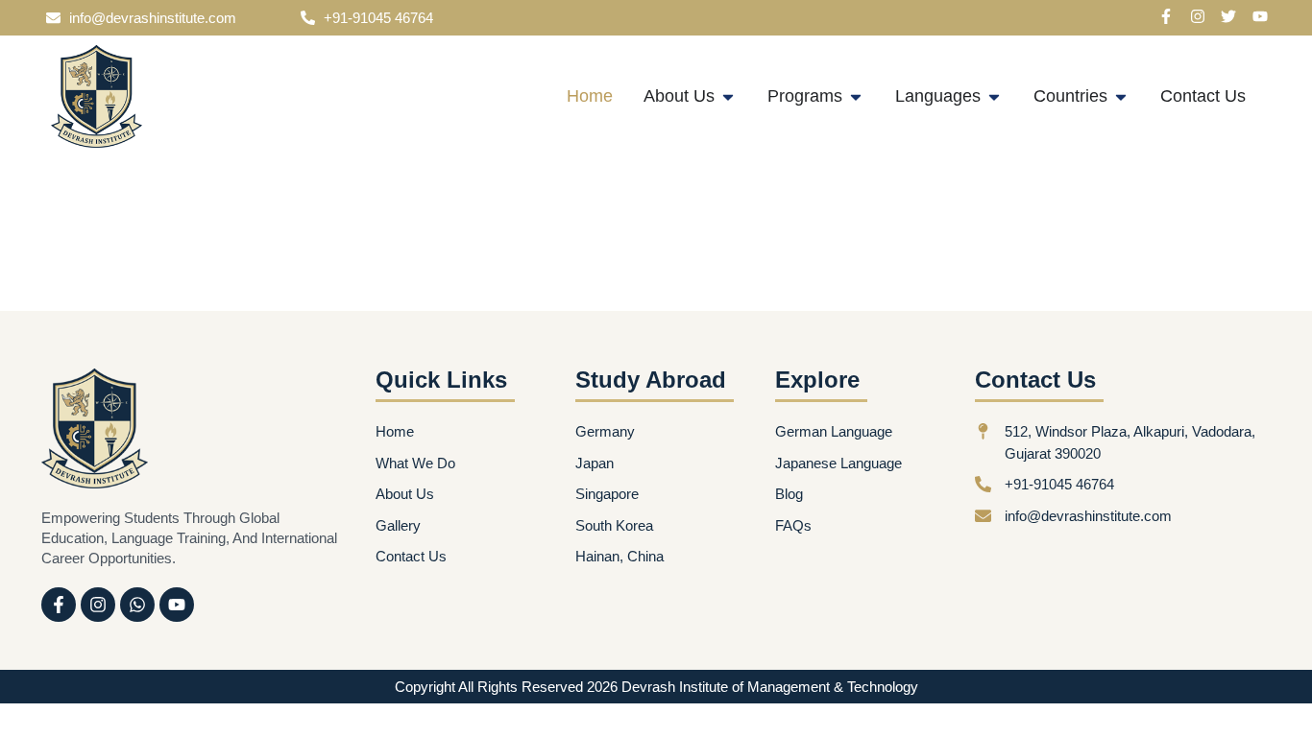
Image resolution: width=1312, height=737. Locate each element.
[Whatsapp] (137, 604)
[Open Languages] (994, 96)
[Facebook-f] (58, 604)
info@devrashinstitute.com (152, 18)
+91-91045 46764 (378, 18)
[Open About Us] (728, 96)
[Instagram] (98, 604)
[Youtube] (176, 604)
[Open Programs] (855, 96)
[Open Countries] (1121, 96)
